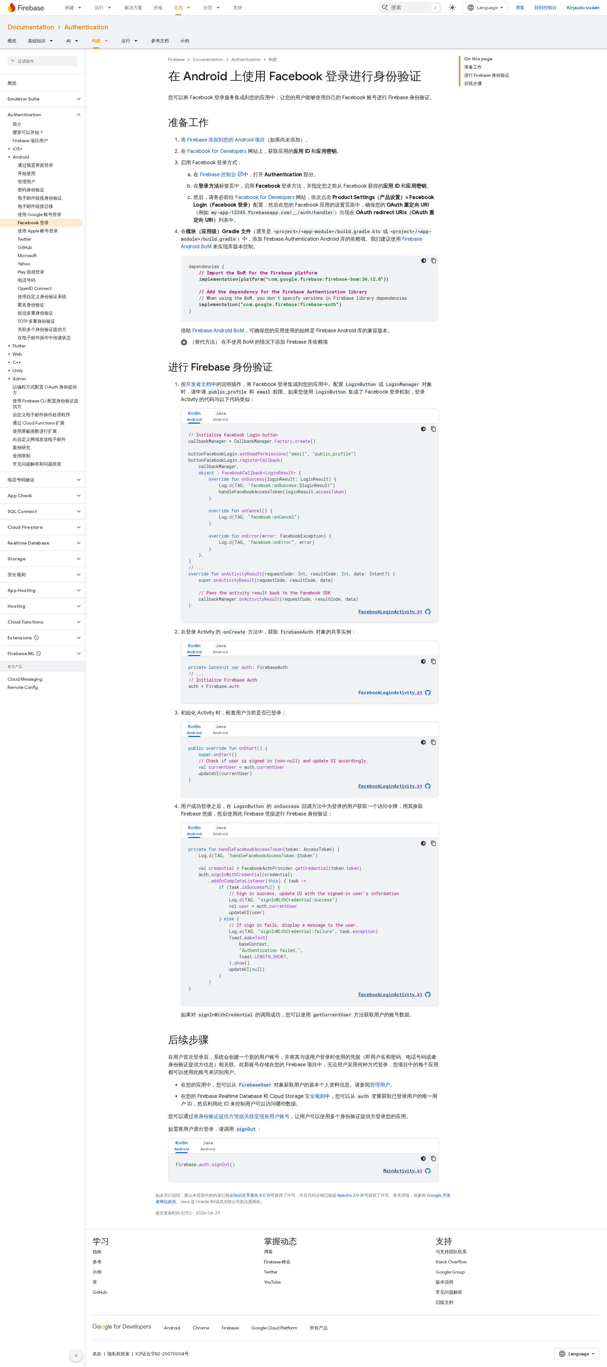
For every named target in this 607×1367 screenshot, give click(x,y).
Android (172, 1328)
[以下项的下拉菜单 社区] (220, 7)
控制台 (218, 175)
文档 (178, 7)
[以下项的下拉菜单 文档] (190, 7)
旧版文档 (444, 1302)
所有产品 (319, 1328)
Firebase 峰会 (277, 1262)
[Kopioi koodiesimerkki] (434, 261)
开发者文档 (198, 384)
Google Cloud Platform (274, 1328)
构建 (69, 7)
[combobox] (410, 7)
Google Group (450, 1272)
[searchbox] (42, 61)
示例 (184, 41)
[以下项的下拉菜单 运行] (111, 7)
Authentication (86, 27)
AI (68, 41)
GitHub (100, 1292)
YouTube (272, 1282)
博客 (520, 7)
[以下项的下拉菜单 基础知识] (53, 40)
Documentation (31, 27)
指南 (97, 1252)
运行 (99, 7)
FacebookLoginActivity (390, 693)
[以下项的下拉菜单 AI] (78, 40)
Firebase (176, 59)
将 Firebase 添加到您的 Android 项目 (223, 140)
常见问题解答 (449, 1292)
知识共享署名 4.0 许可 (254, 1195)
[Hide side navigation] (76, 1355)
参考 (97, 1262)
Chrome (201, 1328)
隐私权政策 (118, 1353)
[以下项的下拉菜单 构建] (81, 7)
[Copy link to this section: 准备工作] (215, 123)
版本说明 (444, 1282)
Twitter (271, 1272)
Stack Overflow (451, 1262)
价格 (158, 7)
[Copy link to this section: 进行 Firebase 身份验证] (279, 368)
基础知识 (37, 41)
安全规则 (315, 1096)
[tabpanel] (309, 523)
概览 (12, 41)
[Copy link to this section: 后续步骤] (215, 1041)
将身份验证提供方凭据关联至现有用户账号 (241, 1116)
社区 (208, 7)
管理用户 (380, 1085)
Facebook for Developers (217, 151)
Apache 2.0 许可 (352, 1195)
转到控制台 (546, 7)
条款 (97, 1353)
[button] (37, 99)
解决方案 (133, 7)
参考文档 (160, 41)
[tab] (194, 416)
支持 (237, 7)
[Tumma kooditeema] (424, 261)
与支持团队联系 (451, 1252)
